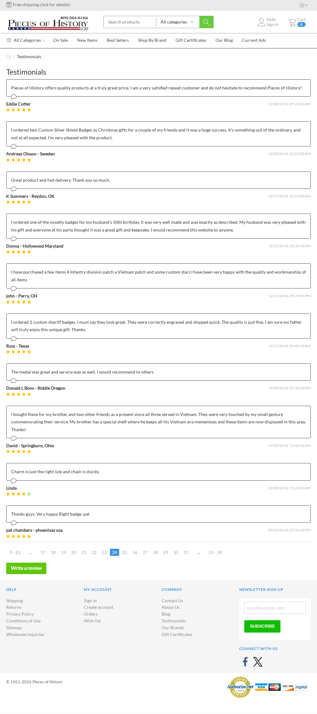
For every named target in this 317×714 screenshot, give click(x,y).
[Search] (206, 22)
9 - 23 (15, 552)
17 (43, 552)
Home (8, 56)
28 (155, 552)
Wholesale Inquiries (25, 634)
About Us (171, 607)
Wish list (92, 620)
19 (63, 552)
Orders (91, 614)
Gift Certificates (177, 634)
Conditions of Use (23, 620)
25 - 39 (215, 552)
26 (134, 552)
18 (53, 552)
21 (83, 552)
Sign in (90, 600)
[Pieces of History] (48, 22)
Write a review (26, 568)
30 (175, 552)
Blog (166, 614)
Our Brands (173, 627)
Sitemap (14, 627)
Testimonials (174, 620)
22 (94, 552)
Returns (13, 607)
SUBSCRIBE (262, 626)
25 (124, 552)
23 (104, 552)
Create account (98, 607)
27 (145, 552)
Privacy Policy (20, 614)
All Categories (27, 40)
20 (73, 552)
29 (165, 552)
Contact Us (172, 600)
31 (186, 552)
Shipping (14, 600)
